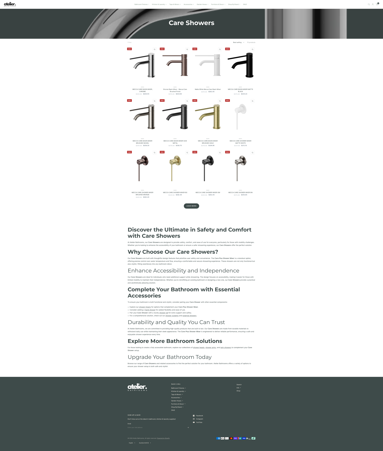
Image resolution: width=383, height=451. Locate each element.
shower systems (172, 316)
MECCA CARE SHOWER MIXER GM (208, 192)
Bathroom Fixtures (141, 4)
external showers (189, 316)
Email (129, 423)
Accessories (188, 4)
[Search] (369, 4)
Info (238, 388)
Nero (142, 87)
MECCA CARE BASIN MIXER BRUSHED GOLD (208, 142)
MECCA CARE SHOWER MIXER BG (175, 192)
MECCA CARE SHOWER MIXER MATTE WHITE (240, 142)
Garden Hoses (202, 4)
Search (239, 385)
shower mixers (145, 307)
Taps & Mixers (174, 4)
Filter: (130, 42)
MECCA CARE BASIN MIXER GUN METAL (175, 142)
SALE (245, 4)
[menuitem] (142, 4)
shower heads (198, 348)
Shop (238, 391)
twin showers (225, 348)
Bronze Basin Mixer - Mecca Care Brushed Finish (175, 90)
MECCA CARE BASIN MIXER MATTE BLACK (240, 90)
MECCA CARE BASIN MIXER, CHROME (142, 90)
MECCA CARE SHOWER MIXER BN (240, 192)
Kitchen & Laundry (158, 4)
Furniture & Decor (217, 4)
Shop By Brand (233, 4)
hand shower (150, 310)
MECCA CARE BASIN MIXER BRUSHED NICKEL (142, 142)
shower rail (163, 313)
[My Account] (373, 4)
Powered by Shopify (163, 438)
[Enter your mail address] (188, 427)
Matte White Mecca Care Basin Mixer (208, 89)
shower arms (210, 348)
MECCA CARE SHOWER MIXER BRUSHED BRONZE (142, 194)
